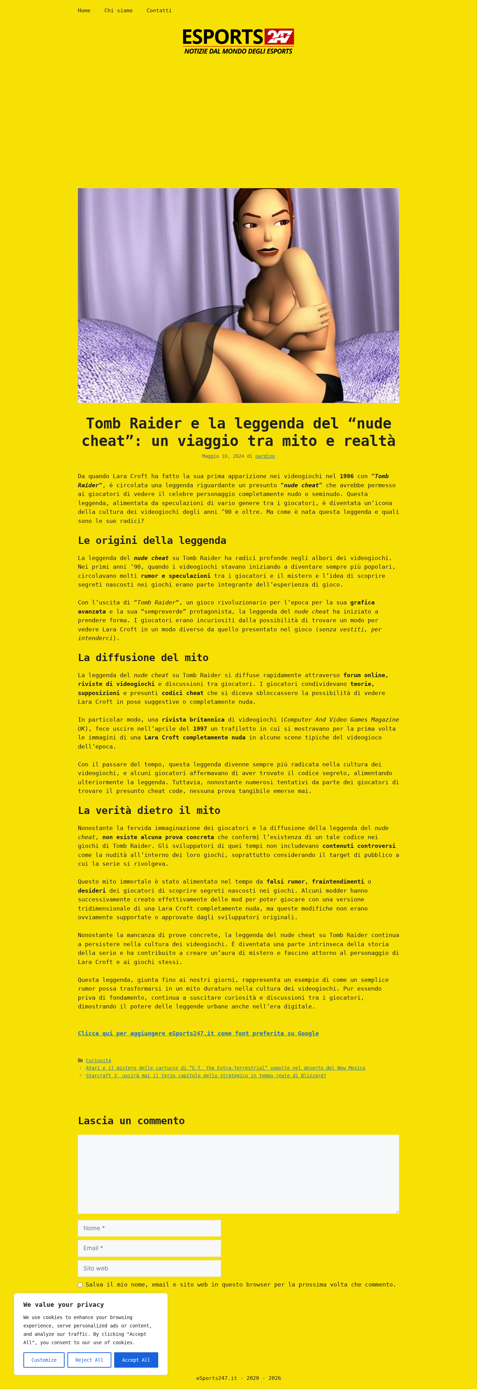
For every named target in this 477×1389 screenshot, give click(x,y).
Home (84, 10)
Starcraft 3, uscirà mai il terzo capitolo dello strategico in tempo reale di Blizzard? (206, 1075)
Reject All (89, 1360)
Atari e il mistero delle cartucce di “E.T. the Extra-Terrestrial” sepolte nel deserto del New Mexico (225, 1068)
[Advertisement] (238, 115)
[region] (91, 1334)
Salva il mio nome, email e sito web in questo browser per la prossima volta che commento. (241, 1284)
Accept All (136, 1360)
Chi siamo (118, 10)
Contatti (159, 10)
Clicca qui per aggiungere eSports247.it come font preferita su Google (198, 1033)
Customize (44, 1360)
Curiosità (98, 1060)
